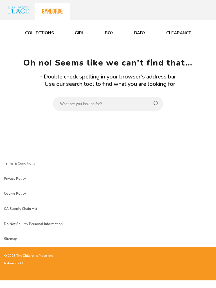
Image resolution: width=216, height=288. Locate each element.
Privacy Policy (15, 178)
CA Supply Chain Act (20, 208)
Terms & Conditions (19, 163)
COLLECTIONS (39, 33)
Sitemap (10, 239)
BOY (109, 33)
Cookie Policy (15, 193)
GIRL (79, 33)
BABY (139, 33)
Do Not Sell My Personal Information (33, 224)
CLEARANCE (178, 33)
